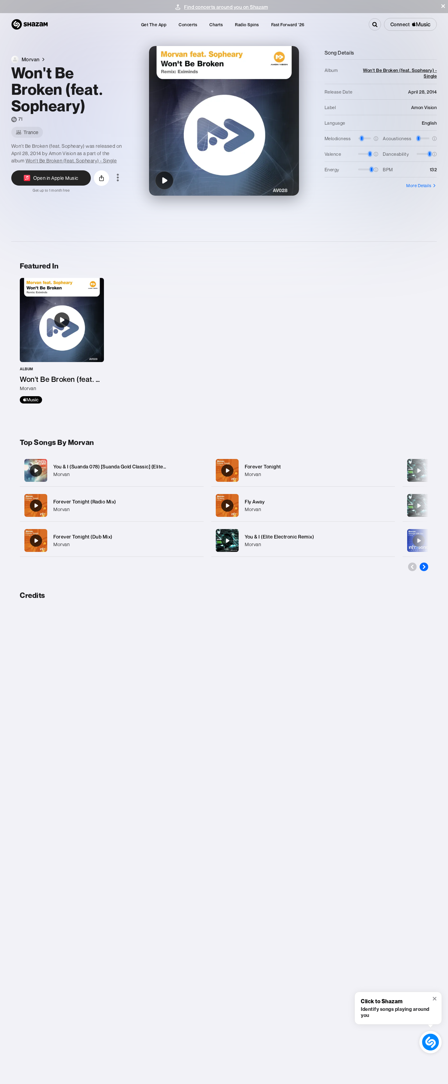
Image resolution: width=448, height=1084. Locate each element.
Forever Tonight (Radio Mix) (84, 502)
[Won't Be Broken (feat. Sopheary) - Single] (62, 340)
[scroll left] (412, 567)
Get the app (154, 24)
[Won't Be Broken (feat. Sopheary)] (164, 180)
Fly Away (255, 502)
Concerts (188, 24)
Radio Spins (247, 24)
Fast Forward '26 (287, 24)
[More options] (117, 178)
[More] (193, 470)
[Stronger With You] (419, 541)
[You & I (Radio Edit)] (419, 505)
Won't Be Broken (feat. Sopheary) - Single (71, 161)
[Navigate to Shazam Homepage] (29, 24)
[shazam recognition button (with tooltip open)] (430, 1041)
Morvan (61, 474)
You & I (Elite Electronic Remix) (279, 537)
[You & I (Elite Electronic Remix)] (303, 540)
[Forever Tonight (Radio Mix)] (112, 505)
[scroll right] (424, 567)
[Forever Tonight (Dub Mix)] (112, 540)
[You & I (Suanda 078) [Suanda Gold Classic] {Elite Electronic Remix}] (112, 470)
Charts (216, 24)
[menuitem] (154, 24)
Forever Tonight (263, 467)
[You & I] (419, 470)
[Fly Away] (303, 505)
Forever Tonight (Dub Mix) (82, 537)
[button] (443, 6)
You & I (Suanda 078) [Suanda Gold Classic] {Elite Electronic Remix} (128, 467)
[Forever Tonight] (303, 470)
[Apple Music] (31, 399)
